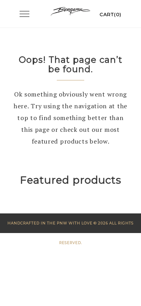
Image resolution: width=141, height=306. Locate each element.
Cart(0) (110, 14)
